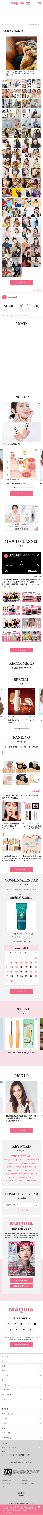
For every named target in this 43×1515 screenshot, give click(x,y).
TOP (3, 315)
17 (12, 971)
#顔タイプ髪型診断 (11, 1174)
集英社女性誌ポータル (6, 1480)
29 (36, 976)
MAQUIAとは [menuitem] (6, 1438)
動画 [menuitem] (3, 1428)
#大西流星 (32, 1163)
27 (26, 976)
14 (31, 967)
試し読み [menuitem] (5, 1418)
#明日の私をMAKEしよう (21, 1156)
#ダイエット (30, 1177)
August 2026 (21, 948)
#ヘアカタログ (23, 1174)
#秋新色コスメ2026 (13, 1163)
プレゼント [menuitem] (6, 1423)
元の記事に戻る (21, 282)
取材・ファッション (9, 1447)
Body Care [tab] (33, 747)
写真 (19, 315)
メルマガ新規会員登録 (21, 1344)
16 (7, 971)
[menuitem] (21, 1356)
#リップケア (13, 1177)
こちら (32, 1473)
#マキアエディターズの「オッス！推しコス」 (21, 1170)
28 (31, 976)
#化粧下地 (22, 1177)
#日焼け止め (33, 1174)
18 (17, 971)
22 (36, 971)
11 (16, 967)
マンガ (4, 1443)
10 (12, 967)
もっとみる (21, 493)
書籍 (3, 1451)
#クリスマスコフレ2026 (32, 1160)
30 (7, 980)
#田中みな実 (10, 1167)
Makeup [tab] (23, 747)
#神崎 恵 (18, 1167)
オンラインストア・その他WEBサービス (16, 1455)
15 (36, 967)
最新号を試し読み (21, 1280)
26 (21, 976)
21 (31, 971)
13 (26, 967)
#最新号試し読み (32, 1181)
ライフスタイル (6, 24)
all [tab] (5, 747)
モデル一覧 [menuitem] (6, 1433)
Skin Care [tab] (13, 747)
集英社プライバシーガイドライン (28, 1483)
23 (7, 976)
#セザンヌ (22, 1181)
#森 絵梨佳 (24, 1163)
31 (12, 980)
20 (26, 971)
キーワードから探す (21, 1210)
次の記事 (36, 290)
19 (21, 971)
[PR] (21, 518)
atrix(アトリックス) (16, 934)
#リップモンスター (11, 1181)
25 (16, 976)
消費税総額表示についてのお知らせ (21, 1462)
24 (11, 976)
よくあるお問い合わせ (6, 1483)
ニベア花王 (29, 934)
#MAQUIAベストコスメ (13, 1160)
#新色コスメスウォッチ (29, 1167)
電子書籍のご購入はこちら (21, 1286)
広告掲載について (25, 1480)
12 (21, 967)
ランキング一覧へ (21, 869)
